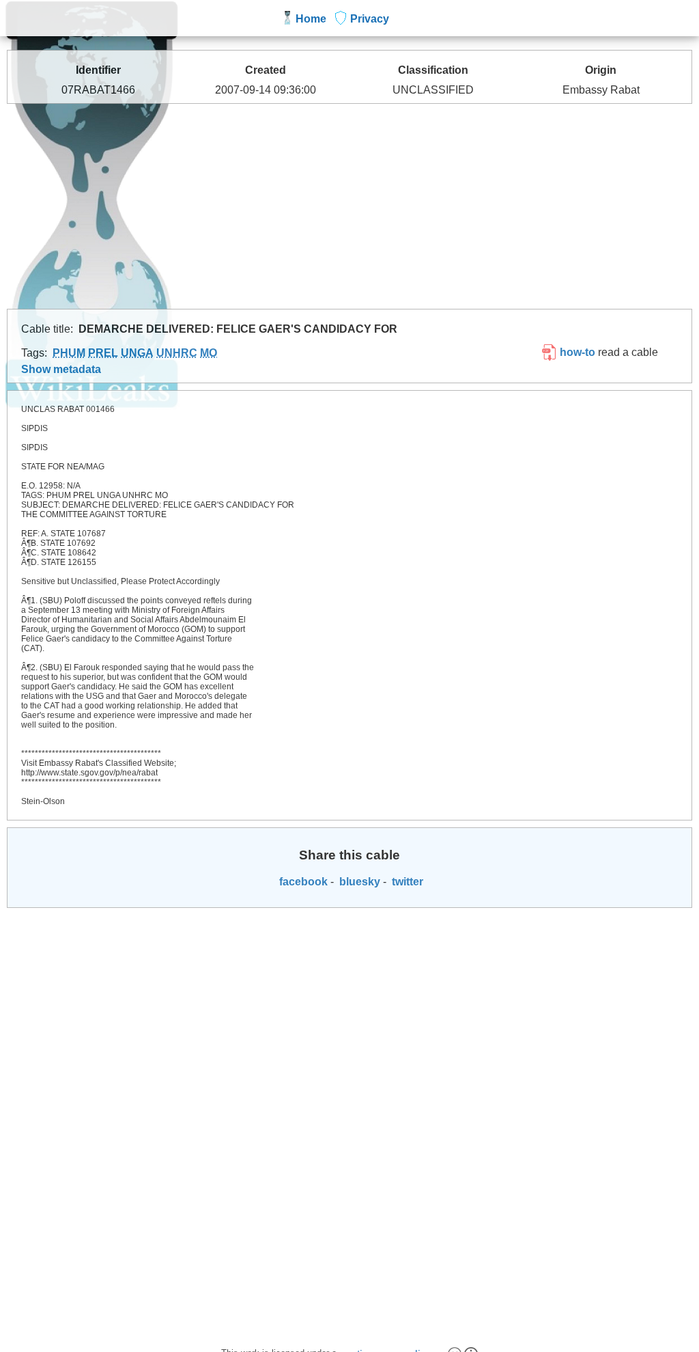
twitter (406, 881)
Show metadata (61, 369)
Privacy (369, 19)
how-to (576, 352)
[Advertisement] (349, 206)
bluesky (358, 881)
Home (311, 19)
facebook (302, 881)
